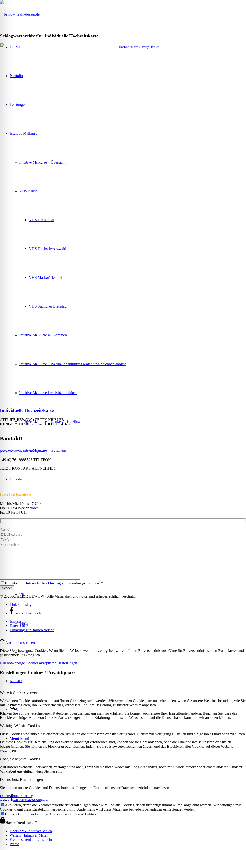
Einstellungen (66, 663)
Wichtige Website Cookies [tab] (20, 726)
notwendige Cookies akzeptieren (24, 800)
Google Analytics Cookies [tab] (20, 759)
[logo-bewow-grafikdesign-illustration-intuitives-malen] (20, 14)
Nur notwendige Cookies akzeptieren (28, 663)
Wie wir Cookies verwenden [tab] (21, 693)
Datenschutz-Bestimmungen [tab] (21, 779)
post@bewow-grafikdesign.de (23, 451)
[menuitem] (128, 621)
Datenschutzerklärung (16, 796)
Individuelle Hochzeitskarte (27, 410)
